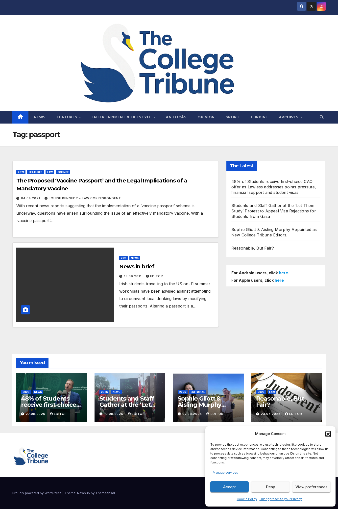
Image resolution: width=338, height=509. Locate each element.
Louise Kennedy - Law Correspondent (85, 198)
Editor (156, 276)
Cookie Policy (247, 499)
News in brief (136, 266)
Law (50, 172)
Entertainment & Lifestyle (122, 117)
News (40, 117)
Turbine (259, 117)
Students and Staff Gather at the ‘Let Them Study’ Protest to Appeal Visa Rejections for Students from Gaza (273, 211)
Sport (233, 117)
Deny (270, 486)
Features (68, 117)
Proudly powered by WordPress (37, 493)
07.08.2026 (192, 414)
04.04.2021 (31, 198)
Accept (229, 486)
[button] (328, 433)
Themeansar (105, 493)
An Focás (176, 117)
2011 (123, 257)
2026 (26, 391)
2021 (21, 172)
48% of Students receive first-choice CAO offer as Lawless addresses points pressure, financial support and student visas (273, 187)
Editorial (198, 391)
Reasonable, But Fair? (252, 248)
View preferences (311, 486)
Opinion (206, 117)
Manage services (225, 472)
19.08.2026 (114, 414)
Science (63, 172)
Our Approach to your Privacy (281, 499)
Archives (289, 117)
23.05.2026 (271, 414)
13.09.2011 (133, 276)
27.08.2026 (36, 414)
